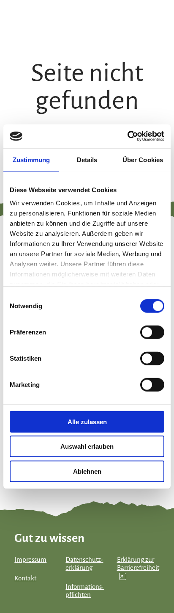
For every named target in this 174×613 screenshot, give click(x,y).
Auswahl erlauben (87, 446)
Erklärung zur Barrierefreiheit (138, 567)
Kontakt (25, 578)
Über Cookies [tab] (142, 159)
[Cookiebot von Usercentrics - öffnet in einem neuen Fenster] (127, 136)
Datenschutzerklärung (84, 563)
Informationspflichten (84, 590)
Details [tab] (87, 159)
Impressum (30, 559)
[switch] (152, 332)
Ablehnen (87, 471)
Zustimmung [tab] (31, 159)
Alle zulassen (87, 421)
